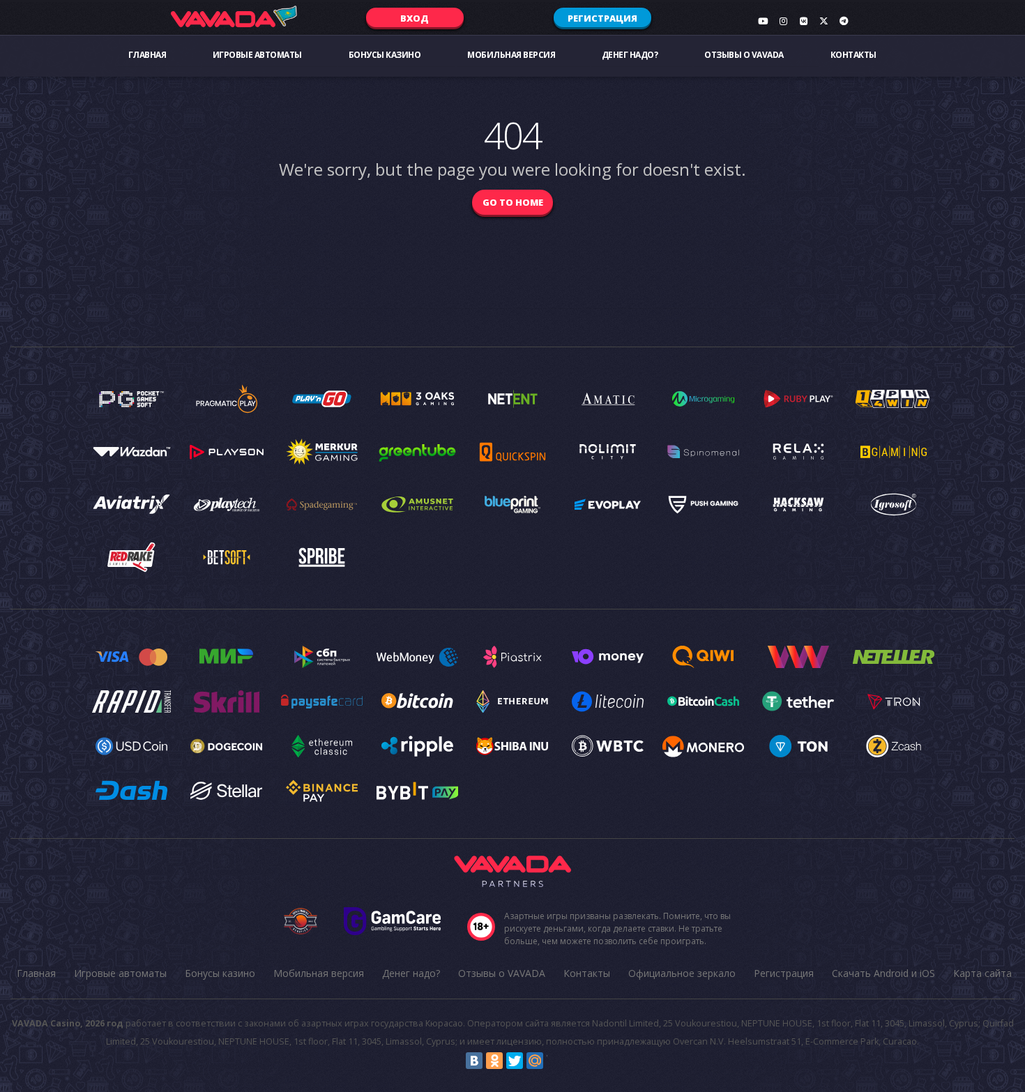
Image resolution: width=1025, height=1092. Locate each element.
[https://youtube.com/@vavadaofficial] (763, 21)
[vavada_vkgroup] (803, 21)
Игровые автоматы (257, 55)
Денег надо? (630, 55)
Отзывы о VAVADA (744, 55)
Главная (147, 55)
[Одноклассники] (494, 1060)
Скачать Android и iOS (883, 973)
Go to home (513, 202)
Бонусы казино (385, 55)
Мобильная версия (511, 55)
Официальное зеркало (682, 973)
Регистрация (602, 18)
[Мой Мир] (534, 1060)
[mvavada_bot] (843, 21)
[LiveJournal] (555, 1060)
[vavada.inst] (783, 21)
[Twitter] (514, 1060)
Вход (414, 18)
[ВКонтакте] (474, 1060)
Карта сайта (982, 973)
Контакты (853, 55)
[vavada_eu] (823, 21)
